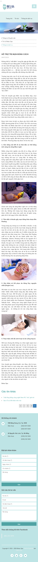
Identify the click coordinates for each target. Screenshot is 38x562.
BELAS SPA (9, 536)
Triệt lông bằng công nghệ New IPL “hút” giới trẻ (18, 397)
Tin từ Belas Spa (7, 41)
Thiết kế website (28, 548)
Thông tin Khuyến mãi (8, 38)
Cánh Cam (19, 550)
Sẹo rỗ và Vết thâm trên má (12, 400)
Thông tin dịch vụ (7, 45)
